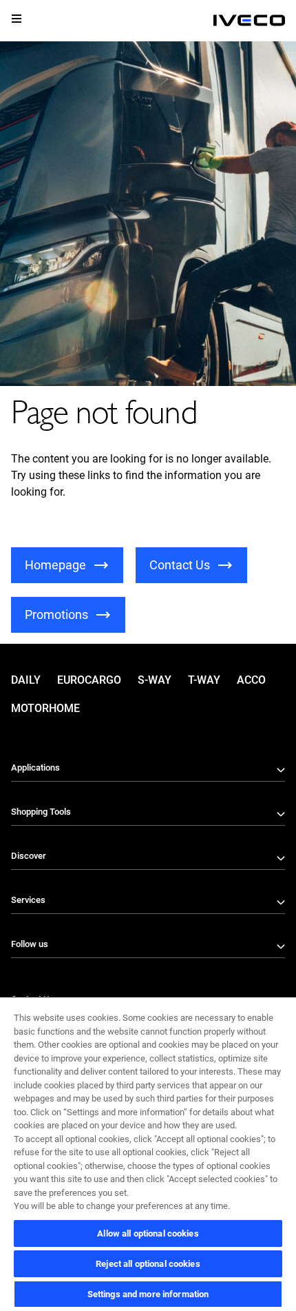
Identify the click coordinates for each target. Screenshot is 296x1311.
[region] (148, 1153)
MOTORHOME (45, 708)
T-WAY (204, 680)
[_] (249, 20)
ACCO (251, 680)
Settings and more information (148, 1294)
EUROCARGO (89, 680)
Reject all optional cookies (148, 1264)
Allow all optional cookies (147, 1233)
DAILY (26, 680)
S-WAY (154, 680)
